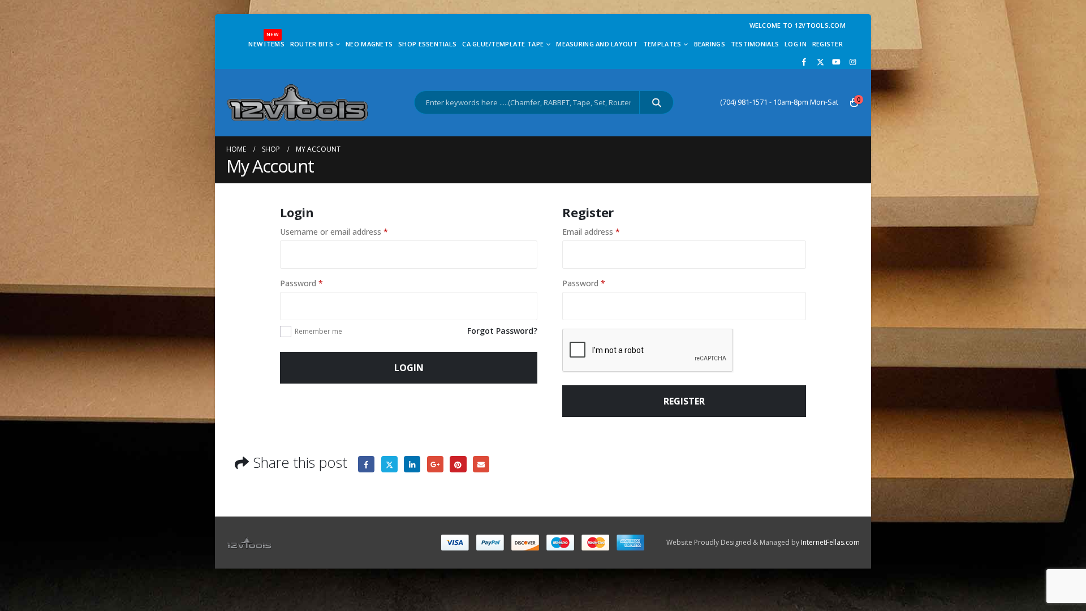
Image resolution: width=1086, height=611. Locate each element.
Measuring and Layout (596, 44)
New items (266, 41)
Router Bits (311, 44)
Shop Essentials (427, 44)
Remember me (318, 331)
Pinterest (458, 464)
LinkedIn (412, 464)
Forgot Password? (502, 330)
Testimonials (755, 44)
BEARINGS (709, 44)
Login (409, 368)
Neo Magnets (369, 44)
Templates (662, 44)
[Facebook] (804, 61)
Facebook (366, 464)
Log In (796, 44)
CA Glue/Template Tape (503, 44)
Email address (591, 231)
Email (481, 464)
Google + (435, 464)
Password (301, 283)
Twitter (389, 464)
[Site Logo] (297, 103)
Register (827, 44)
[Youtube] (836, 61)
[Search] (656, 102)
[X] (820, 61)
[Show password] (526, 306)
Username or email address (334, 231)
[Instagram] (852, 61)
